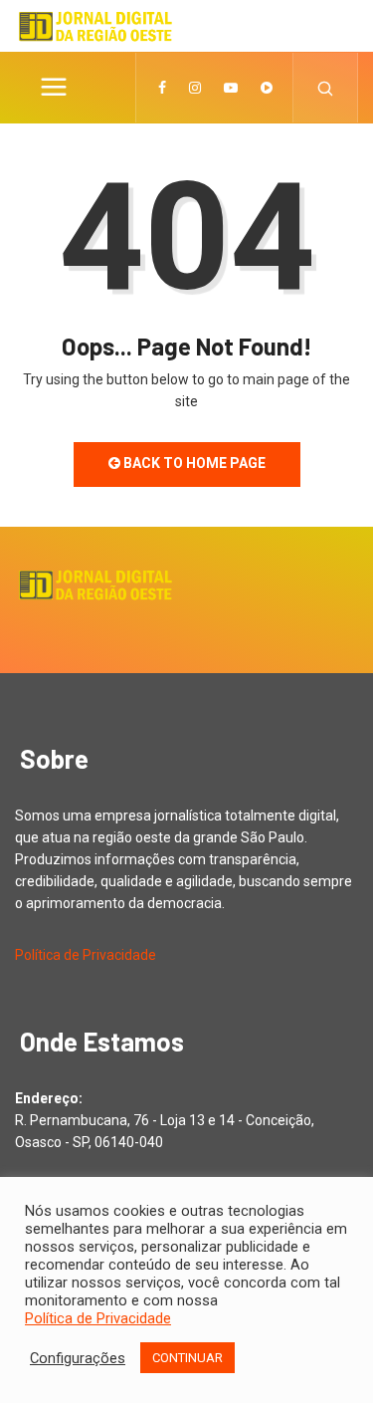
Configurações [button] (77, 1358)
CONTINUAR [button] (187, 1357)
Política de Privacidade (85, 955)
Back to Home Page (193, 463)
